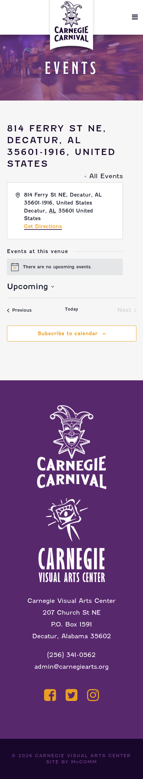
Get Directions (43, 226)
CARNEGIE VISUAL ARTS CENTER (83, 755)
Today (71, 309)
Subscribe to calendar (67, 333)
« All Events (103, 176)
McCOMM (84, 761)
